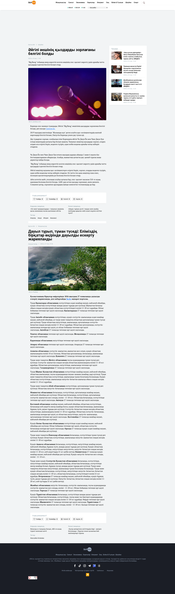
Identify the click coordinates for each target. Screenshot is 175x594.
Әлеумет (100, 2)
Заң (107, 2)
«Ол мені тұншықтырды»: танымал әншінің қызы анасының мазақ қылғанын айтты (47, 210)
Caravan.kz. (50, 128)
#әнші (40, 218)
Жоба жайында (67, 570)
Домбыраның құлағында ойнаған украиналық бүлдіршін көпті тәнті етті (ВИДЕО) (132, 83)
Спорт (136, 2)
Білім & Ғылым (117, 2)
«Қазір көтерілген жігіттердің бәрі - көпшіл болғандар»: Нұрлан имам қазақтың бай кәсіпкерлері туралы (84, 531)
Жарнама (110, 570)
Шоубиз (128, 2)
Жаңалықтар (61, 2)
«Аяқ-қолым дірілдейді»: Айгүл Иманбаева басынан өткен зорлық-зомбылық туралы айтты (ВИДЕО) (133, 56)
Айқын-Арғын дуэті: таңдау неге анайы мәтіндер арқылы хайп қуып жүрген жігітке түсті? (85, 211)
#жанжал (53, 218)
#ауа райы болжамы (37, 538)
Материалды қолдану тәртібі (84, 570)
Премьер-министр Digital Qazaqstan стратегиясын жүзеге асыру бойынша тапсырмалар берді (132, 69)
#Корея (45, 218)
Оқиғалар (91, 2)
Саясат (71, 2)
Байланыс (100, 570)
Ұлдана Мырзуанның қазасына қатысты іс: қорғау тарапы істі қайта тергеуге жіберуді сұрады (134, 97)
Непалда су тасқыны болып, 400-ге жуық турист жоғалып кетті (45, 530)
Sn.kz (68, 299)
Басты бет (31, 44)
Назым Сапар (32, 244)
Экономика (80, 2)
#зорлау (33, 218)
